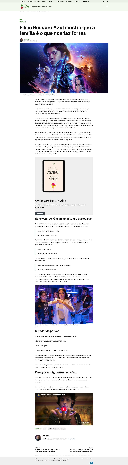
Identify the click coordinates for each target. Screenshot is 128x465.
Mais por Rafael (71, 439)
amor (45, 428)
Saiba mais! (40, 213)
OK (91, 462)
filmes (54, 428)
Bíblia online (86, 1)
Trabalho (44, 1)
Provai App (22, 1)
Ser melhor (37, 1)
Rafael (27, 39)
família (50, 428)
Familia (50, 1)
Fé (54, 1)
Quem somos (78, 1)
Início (21, 12)
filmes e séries (61, 428)
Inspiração (30, 1)
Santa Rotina (69, 1)
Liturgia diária (60, 1)
